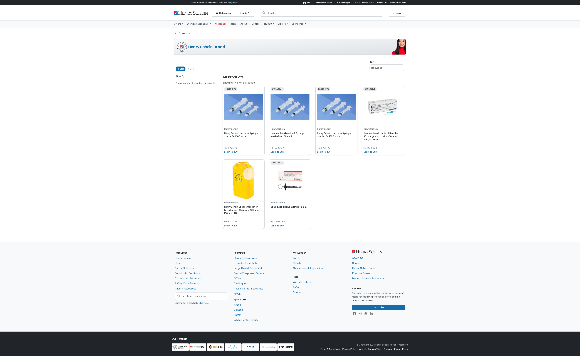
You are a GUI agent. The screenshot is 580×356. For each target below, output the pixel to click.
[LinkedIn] (371, 313)
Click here (203, 303)
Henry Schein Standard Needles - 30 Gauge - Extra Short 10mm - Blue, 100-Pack (381, 136)
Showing (239, 82)
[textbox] (321, 13)
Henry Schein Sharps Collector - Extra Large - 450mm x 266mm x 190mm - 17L (242, 210)
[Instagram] (360, 313)
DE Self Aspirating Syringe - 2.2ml (289, 206)
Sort (372, 61)
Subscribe (378, 307)
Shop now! (233, 3)
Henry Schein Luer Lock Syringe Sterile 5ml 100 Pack (287, 135)
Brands (243, 13)
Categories (225, 13)
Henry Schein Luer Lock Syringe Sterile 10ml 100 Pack (334, 135)
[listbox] (387, 67)
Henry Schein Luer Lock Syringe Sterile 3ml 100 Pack (241, 135)
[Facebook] (354, 313)
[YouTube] (366, 313)
